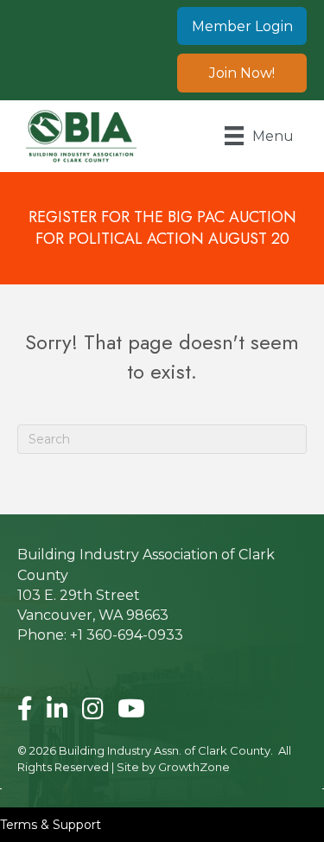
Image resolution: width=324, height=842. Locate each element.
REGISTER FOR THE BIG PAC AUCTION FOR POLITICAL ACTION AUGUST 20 (162, 228)
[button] (242, 26)
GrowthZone (194, 767)
